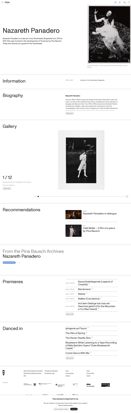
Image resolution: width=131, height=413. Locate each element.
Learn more (7, 188)
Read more (69, 113)
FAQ (25, 376)
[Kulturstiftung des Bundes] (105, 384)
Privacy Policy (90, 373)
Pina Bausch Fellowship (51, 371)
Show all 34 (69, 358)
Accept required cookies (61, 409)
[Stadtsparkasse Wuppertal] (60, 384)
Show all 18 (69, 314)
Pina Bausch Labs (50, 373)
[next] (127, 196)
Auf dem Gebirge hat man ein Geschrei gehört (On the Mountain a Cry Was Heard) (96, 306)
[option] (81, 160)
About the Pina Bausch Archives (32, 373)
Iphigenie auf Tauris (76, 328)
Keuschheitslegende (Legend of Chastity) (95, 283)
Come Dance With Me (77, 353)
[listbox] (81, 160)
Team (67, 371)
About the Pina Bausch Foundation (33, 371)
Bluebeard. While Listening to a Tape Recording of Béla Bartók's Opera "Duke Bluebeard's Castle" (91, 345)
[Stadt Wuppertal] (90, 384)
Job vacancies (69, 373)
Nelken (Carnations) (89, 298)
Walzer (81, 294)
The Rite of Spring (75, 333)
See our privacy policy (65, 405)
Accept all (74, 409)
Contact (68, 376)
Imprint (88, 376)
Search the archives (9, 262)
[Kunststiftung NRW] (75, 384)
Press (88, 371)
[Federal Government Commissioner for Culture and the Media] (45, 384)
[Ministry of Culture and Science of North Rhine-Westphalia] (30, 384)
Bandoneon (84, 289)
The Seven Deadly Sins (78, 338)
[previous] (35, 196)
